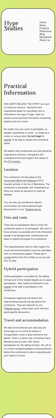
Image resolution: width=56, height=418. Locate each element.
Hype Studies (13, 26)
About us (45, 40)
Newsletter (46, 37)
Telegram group (33, 209)
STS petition (14, 162)
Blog (42, 34)
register (8, 140)
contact (8, 257)
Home (43, 22)
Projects (44, 28)
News (43, 25)
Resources (45, 31)
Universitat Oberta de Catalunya (20, 181)
